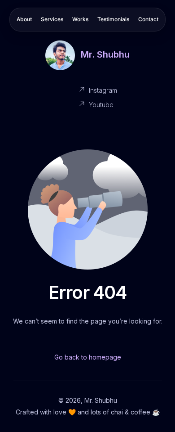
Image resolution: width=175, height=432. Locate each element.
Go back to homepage (87, 357)
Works (80, 19)
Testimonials (113, 19)
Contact (148, 19)
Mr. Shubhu (105, 54)
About (24, 19)
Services (52, 19)
